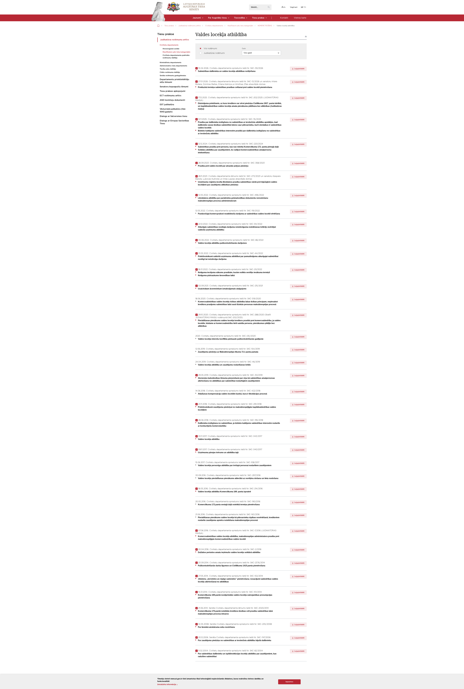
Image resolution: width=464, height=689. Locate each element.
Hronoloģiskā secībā (171, 49)
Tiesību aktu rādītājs (168, 69)
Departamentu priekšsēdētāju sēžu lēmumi (174, 81)
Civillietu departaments (214, 26)
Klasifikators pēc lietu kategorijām (240, 26)
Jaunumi (197, 18)
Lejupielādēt (299, 69)
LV (302, 7)
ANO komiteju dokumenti (172, 100)
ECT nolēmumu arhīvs (170, 96)
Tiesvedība (239, 18)
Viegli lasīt (293, 7)
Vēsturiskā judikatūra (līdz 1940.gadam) (172, 110)
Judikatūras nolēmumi (214, 53)
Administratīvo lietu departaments (173, 66)
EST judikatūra (167, 105)
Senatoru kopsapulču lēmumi (174, 87)
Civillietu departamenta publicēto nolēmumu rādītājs (176, 57)
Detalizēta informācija (166, 684)
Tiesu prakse (258, 18)
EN (305, 7)
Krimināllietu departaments (170, 62)
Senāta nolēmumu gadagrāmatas (173, 75)
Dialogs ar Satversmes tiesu (173, 116)
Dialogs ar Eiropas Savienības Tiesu (174, 122)
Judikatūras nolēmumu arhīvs (189, 26)
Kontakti (284, 18)
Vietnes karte (300, 18)
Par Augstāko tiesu (217, 18)
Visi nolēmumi (210, 49)
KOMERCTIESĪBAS (265, 26)
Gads (244, 48)
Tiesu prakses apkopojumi (172, 91)
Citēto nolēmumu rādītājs (170, 72)
